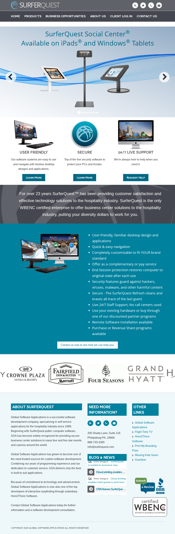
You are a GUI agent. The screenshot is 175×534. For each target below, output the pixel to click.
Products (32, 16)
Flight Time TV (144, 431)
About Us (98, 16)
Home (15, 16)
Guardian (140, 459)
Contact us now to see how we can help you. (88, 345)
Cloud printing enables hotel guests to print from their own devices (107, 474)
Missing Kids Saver (146, 455)
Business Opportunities (66, 16)
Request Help (138, 178)
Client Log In (121, 16)
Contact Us (147, 16)
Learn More (35, 178)
